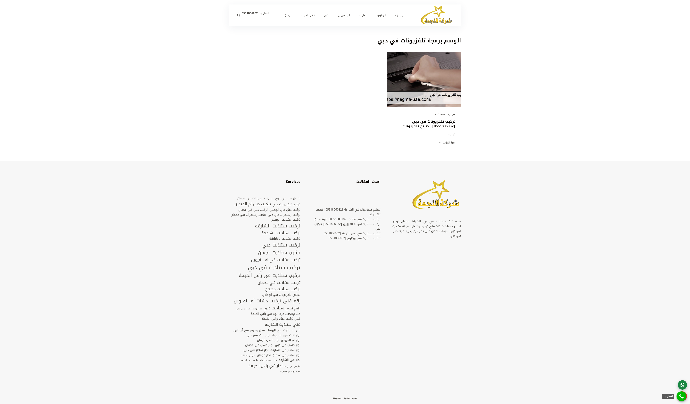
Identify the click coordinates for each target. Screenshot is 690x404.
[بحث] (238, 15)
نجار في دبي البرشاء (268, 360)
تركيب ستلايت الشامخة (281, 233)
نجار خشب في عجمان (259, 345)
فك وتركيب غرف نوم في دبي (249, 309)
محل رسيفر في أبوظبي (249, 330)
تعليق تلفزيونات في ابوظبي (281, 294)
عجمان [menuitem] (288, 15)
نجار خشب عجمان (268, 340)
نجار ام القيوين (290, 340)
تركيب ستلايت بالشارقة (284, 238)
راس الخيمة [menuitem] (308, 15)
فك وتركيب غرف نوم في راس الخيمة (275, 313)
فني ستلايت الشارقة (282, 324)
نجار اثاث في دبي (258, 335)
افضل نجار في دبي (287, 198)
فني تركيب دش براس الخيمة (281, 318)
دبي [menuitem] (326, 15)
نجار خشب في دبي (287, 345)
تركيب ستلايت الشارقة (277, 226)
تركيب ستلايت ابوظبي (285, 219)
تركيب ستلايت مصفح (282, 289)
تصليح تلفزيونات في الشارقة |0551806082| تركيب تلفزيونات (348, 212)
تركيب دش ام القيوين (252, 204)
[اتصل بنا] (681, 396)
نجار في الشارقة (289, 359)
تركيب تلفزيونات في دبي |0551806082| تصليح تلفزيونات (429, 123)
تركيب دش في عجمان (253, 209)
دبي (434, 115)
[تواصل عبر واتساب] (682, 385)
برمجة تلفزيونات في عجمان (255, 198)
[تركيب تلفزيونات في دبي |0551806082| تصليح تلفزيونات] (424, 79)
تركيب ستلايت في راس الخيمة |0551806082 (352, 233)
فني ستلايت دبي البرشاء (283, 330)
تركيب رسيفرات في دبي (284, 214)
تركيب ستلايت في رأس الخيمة (269, 275)
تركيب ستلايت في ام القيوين (275, 260)
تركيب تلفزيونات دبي (286, 204)
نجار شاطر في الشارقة (285, 350)
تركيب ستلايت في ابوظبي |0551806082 (355, 238)
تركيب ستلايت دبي (281, 245)
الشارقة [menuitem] (363, 15)
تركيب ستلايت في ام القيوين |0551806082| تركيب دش (347, 226)
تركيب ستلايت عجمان (279, 253)
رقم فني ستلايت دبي (282, 308)
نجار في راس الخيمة (266, 365)
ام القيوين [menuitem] (343, 15)
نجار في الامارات (248, 355)
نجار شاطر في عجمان (286, 355)
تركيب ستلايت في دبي (274, 267)
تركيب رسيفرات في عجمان (248, 214)
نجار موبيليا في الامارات (290, 371)
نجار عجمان (264, 355)
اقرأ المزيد (447, 142)
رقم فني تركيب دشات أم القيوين (267, 301)
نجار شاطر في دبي (256, 350)
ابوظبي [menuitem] (381, 15)
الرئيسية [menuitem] (400, 15)
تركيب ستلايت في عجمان (279, 282)
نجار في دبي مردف (292, 366)
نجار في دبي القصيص (249, 360)
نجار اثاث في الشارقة (286, 335)
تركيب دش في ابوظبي (285, 209)
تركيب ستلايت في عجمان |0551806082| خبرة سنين (347, 219)
